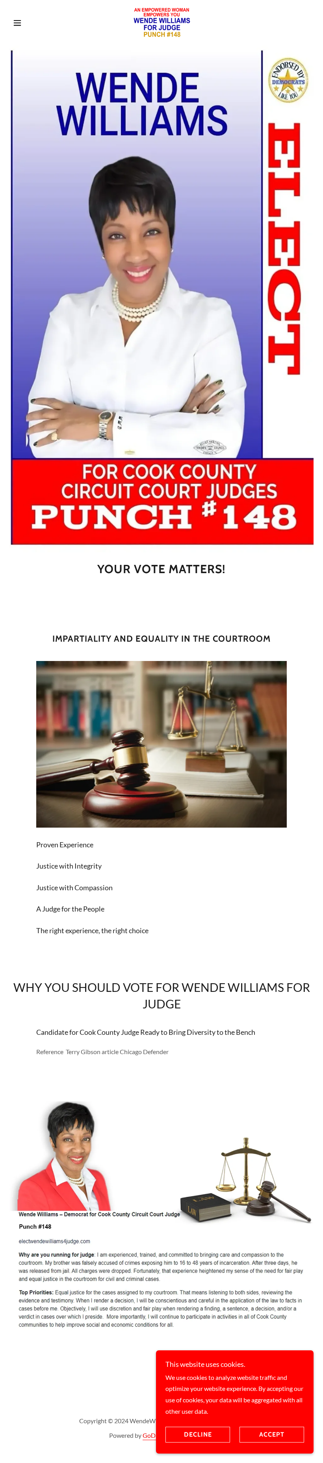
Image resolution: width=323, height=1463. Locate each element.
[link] (161, 22)
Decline (198, 1435)
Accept (271, 1435)
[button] (32, 23)
